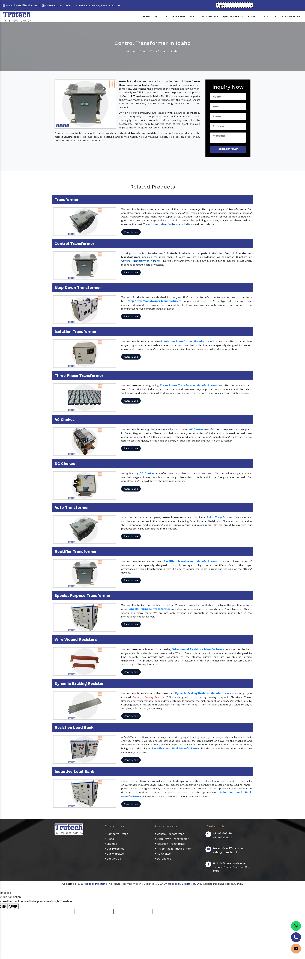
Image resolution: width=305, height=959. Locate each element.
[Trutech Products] (17, 16)
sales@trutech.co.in (57, 5)
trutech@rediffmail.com (21, 5)
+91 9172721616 (110, 5)
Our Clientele (209, 16)
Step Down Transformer (172, 838)
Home (146, 16)
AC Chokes (163, 853)
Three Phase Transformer (173, 848)
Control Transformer (170, 834)
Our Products (182, 16)
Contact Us (268, 16)
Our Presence (115, 848)
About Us (160, 16)
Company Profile (117, 834)
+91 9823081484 (223, 833)
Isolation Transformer (171, 843)
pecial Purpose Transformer (150, 609)
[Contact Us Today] (296, 937)
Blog (251, 16)
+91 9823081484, (89, 5)
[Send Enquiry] (296, 949)
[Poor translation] (13, 906)
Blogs (110, 838)
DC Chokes (163, 858)
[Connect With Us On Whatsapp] (296, 926)
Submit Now (228, 149)
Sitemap (111, 843)
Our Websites (290, 16)
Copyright (68, 883)
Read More (131, 232)
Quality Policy (233, 16)
